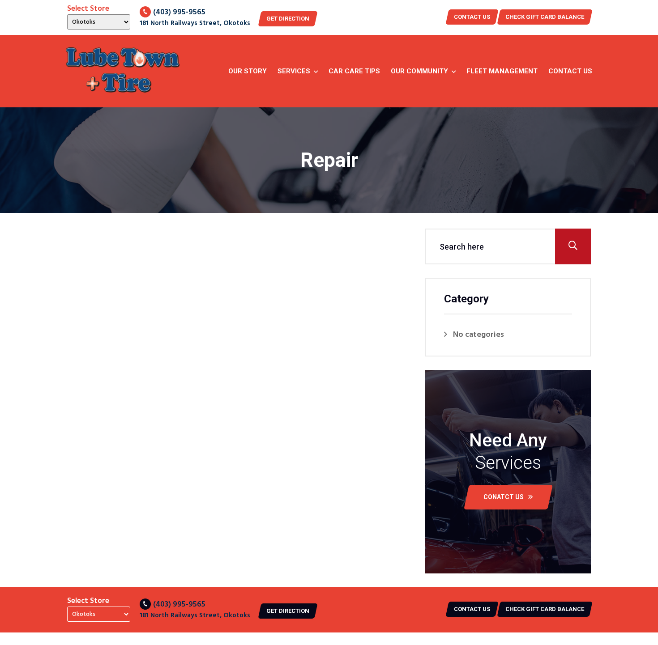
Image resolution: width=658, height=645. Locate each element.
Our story (247, 71)
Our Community (419, 71)
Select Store (88, 9)
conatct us (503, 497)
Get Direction (287, 18)
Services (294, 71)
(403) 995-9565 (179, 12)
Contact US (472, 16)
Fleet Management (502, 71)
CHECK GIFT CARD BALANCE (544, 16)
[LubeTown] (122, 71)
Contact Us (570, 71)
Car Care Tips (354, 71)
